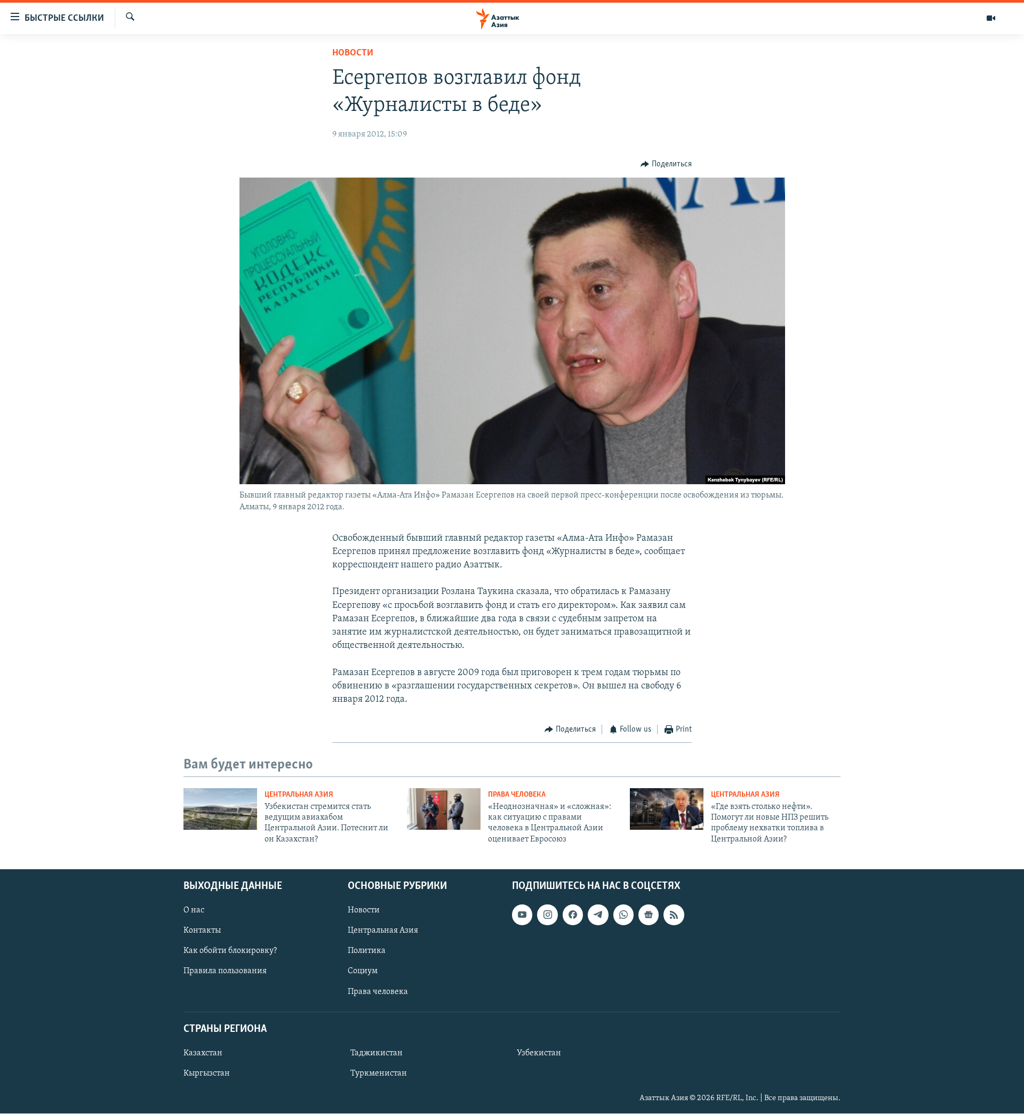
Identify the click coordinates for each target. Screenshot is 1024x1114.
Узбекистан (539, 1053)
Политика (367, 951)
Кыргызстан (206, 1073)
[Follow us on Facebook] (573, 915)
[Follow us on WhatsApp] (623, 915)
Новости (352, 53)
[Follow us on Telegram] (598, 915)
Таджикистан (376, 1053)
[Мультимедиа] (991, 18)
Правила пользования (225, 971)
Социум (363, 971)
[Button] (666, 164)
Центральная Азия (299, 795)
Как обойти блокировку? (230, 951)
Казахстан (202, 1053)
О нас (193, 911)
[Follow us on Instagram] (547, 915)
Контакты (202, 931)
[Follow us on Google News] (648, 915)
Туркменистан (378, 1073)
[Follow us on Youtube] (522, 915)
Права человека (517, 795)
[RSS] (673, 915)
